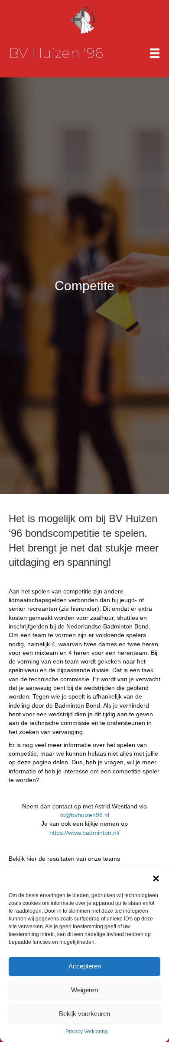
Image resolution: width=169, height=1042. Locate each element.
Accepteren (84, 966)
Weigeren (84, 990)
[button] (156, 878)
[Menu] (155, 53)
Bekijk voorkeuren (84, 1013)
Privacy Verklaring (86, 1032)
